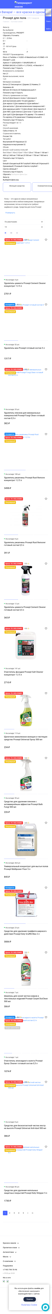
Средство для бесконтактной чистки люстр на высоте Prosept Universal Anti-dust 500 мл (25, 1127)
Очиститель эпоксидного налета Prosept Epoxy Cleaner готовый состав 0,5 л (23, 1062)
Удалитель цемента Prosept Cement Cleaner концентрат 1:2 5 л (25, 284)
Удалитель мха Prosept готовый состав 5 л (24, 348)
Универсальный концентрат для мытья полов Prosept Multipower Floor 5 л (26, 867)
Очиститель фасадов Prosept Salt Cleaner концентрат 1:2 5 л (23, 673)
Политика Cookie (29, 1305)
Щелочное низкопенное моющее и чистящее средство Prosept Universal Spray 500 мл (25, 738)
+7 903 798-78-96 (10, 1270)
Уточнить (15, 36)
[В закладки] (46, 239)
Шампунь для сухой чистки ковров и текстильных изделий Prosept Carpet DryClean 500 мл (26, 999)
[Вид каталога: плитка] (5, 232)
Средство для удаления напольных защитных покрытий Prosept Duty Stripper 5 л (25, 1191)
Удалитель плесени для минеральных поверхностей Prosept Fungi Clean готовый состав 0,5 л (24, 415)
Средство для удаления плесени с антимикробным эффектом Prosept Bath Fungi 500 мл (23, 804)
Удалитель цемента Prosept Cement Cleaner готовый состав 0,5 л (25, 608)
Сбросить (7, 36)
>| (32, 1213)
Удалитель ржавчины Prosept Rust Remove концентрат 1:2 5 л (24, 479)
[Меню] (4, 4)
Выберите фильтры (19, 174)
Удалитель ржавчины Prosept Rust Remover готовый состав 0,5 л (25, 543)
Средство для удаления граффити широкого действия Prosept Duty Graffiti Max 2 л (25, 932)
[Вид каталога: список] (11, 232)
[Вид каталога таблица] (17, 232)
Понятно (30, 1299)
